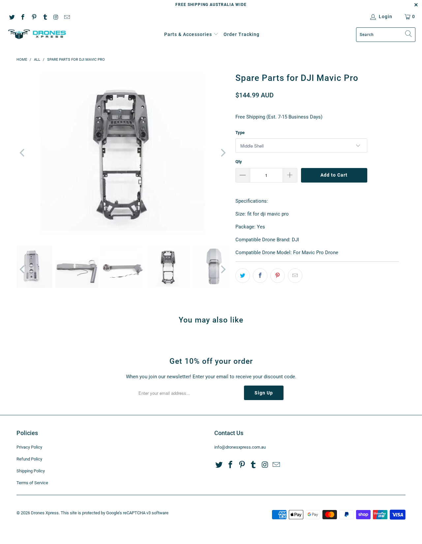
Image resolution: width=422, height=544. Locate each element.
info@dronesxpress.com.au (240, 447)
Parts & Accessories (188, 34)
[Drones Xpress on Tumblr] (45, 16)
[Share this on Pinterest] (277, 275)
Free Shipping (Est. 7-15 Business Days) (278, 117)
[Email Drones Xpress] (67, 16)
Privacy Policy (29, 447)
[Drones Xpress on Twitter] (11, 16)
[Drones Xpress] (37, 34)
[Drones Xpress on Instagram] (55, 16)
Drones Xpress (45, 512)
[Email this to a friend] (295, 275)
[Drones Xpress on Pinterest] (33, 16)
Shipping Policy (30, 470)
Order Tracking (241, 34)
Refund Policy (29, 459)
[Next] (222, 152)
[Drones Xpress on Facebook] (22, 16)
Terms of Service (32, 482)
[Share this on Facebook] (260, 275)
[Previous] (22, 152)
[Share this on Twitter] (242, 275)
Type (240, 132)
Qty (238, 161)
